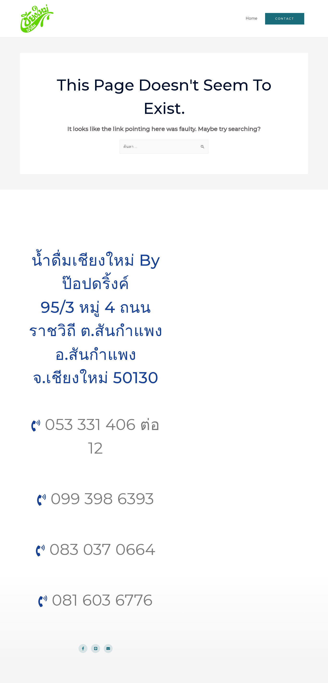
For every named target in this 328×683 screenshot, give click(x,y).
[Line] (95, 648)
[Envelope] (108, 648)
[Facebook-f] (83, 648)
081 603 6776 (100, 600)
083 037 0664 (100, 549)
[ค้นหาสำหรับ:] (164, 146)
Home (251, 18)
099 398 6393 (100, 498)
